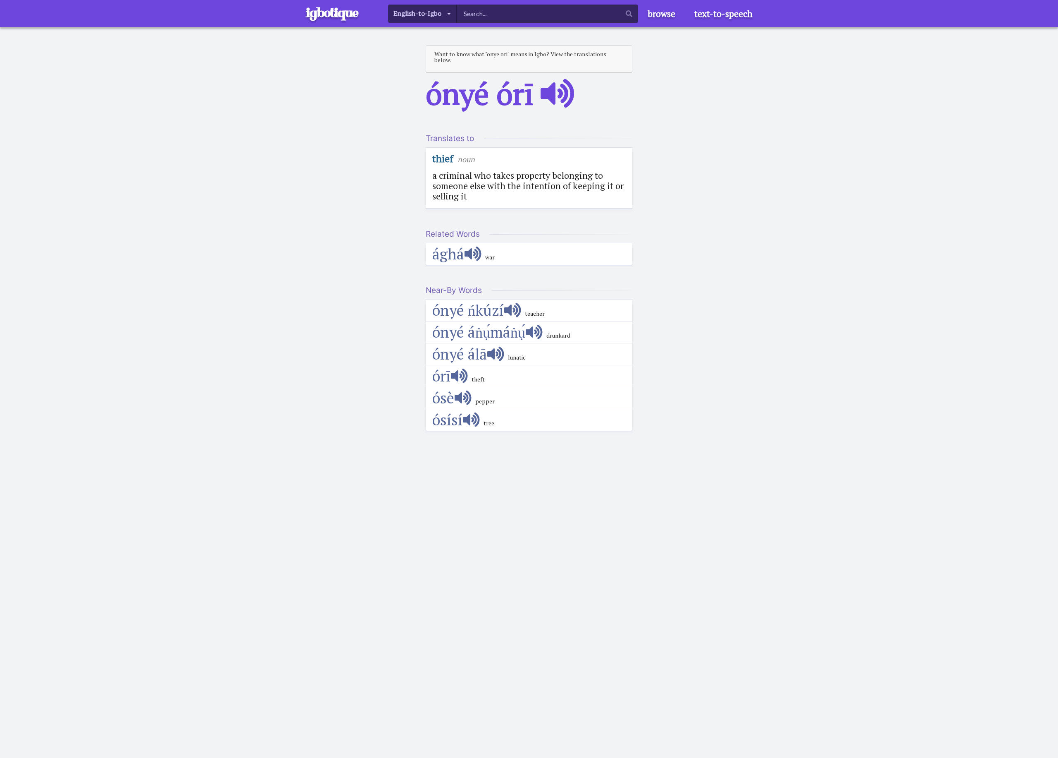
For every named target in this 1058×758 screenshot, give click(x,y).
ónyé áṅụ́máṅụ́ (478, 332)
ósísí (447, 419)
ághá (448, 254)
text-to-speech (723, 14)
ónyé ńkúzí (468, 310)
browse (661, 14)
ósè (443, 398)
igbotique (332, 12)
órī (441, 376)
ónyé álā (459, 354)
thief (442, 158)
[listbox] (422, 13)
